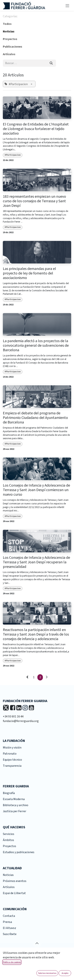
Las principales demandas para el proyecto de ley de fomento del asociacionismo (29, 273)
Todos (7, 24)
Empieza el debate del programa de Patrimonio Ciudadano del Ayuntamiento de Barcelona (35, 418)
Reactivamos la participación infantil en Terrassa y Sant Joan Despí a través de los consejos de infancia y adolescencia (36, 634)
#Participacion (13, 155)
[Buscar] (51, 63)
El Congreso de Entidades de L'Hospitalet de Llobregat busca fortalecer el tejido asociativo (36, 129)
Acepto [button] (65, 973)
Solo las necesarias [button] (47, 973)
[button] (37, 943)
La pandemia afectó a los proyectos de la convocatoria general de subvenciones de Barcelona (36, 345)
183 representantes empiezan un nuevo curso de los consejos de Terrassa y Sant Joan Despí (34, 201)
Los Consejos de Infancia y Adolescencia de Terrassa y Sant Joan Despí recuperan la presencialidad (36, 562)
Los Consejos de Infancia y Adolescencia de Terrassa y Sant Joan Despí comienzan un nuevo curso (36, 490)
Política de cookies (12, 962)
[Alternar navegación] (67, 5)
